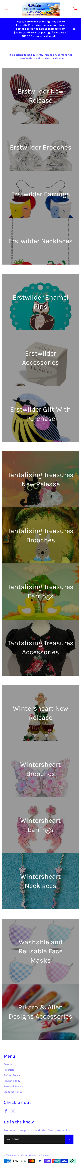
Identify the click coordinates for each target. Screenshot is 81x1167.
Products (9, 1069)
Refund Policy (12, 1075)
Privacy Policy (12, 1080)
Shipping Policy (13, 1091)
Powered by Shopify (38, 1155)
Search (8, 1064)
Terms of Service (13, 1086)
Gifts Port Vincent (19, 1155)
